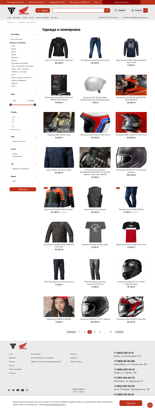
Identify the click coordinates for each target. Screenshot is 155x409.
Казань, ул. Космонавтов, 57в (127, 356)
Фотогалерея (36, 354)
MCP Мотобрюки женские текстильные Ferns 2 (95, 283)
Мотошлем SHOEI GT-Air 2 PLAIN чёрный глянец (131, 283)
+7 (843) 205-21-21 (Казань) (108, 18)
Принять (130, 403)
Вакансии (73, 358)
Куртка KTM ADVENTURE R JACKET (59, 209)
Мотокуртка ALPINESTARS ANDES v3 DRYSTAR (59, 245)
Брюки (13, 55)
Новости (73, 354)
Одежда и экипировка (18, 43)
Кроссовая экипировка (19, 63)
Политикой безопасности (55, 404)
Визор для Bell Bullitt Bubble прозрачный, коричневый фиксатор (95, 98)
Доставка (16, 18)
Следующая (119, 332)
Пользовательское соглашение (42, 358)
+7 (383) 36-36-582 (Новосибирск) (135, 18)
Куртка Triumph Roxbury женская (59, 60)
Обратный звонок (121, 2)
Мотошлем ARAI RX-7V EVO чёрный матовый (131, 171)
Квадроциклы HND (57, 2)
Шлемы (14, 60)
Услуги (31, 18)
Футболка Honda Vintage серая (95, 244)
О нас (9, 18)
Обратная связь (76, 362)
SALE (13, 86)
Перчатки (14, 57)
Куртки (13, 52)
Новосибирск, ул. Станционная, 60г (130, 364)
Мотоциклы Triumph (15, 2)
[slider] (10, 104)
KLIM (13, 46)
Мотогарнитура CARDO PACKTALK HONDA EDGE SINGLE (59, 98)
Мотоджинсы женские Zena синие (95, 60)
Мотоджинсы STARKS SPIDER (131, 209)
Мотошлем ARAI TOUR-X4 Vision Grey (131, 135)
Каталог (44, 10)
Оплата (24, 18)
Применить (22, 189)
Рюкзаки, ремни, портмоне (21, 78)
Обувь (13, 49)
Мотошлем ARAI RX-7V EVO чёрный (95, 319)
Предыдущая (71, 332)
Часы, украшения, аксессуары (22, 66)
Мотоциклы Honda (36, 2)
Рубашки (14, 83)
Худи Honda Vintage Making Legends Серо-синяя (131, 61)
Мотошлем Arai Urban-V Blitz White (95, 135)
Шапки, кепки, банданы (20, 69)
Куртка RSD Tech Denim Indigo (59, 170)
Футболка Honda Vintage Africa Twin (131, 244)
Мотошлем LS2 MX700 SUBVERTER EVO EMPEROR (131, 98)
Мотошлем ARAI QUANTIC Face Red (131, 319)
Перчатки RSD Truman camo (59, 135)
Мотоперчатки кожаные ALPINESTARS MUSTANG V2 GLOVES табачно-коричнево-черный (95, 172)
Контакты (54, 18)
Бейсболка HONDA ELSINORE (59, 319)
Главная (10, 22)
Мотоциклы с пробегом (79, 2)
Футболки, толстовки (19, 72)
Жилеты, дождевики (18, 80)
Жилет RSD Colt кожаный (95, 209)
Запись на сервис (42, 18)
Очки (13, 75)
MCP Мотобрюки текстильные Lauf (59, 282)
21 (111, 332)
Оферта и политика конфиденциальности (46, 362)
